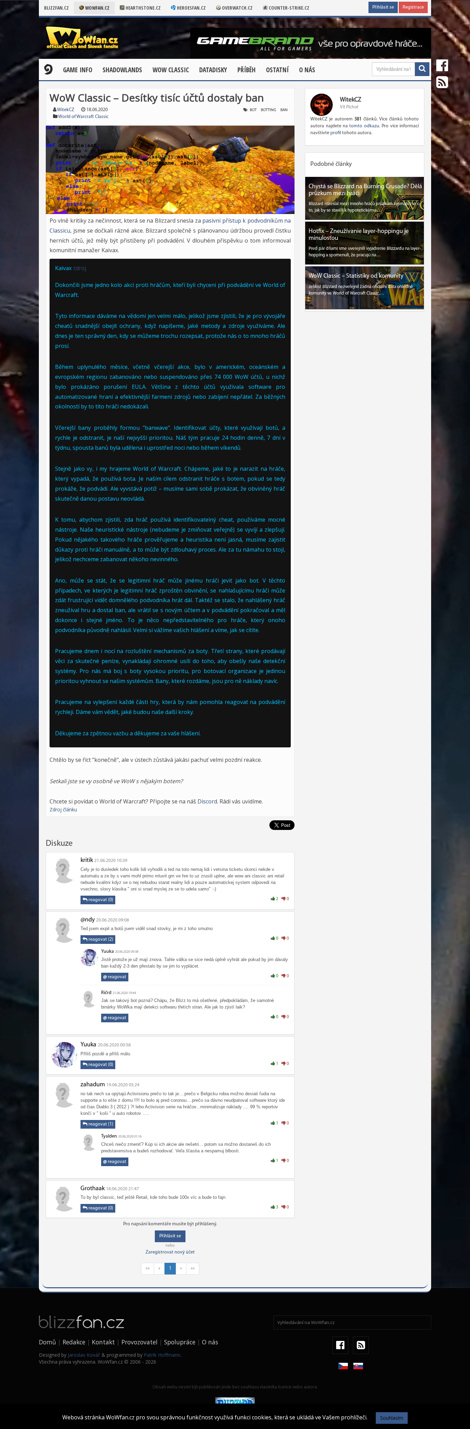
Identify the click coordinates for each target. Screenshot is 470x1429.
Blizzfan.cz (56, 7)
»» (193, 1268)
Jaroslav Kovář (84, 1355)
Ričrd (106, 992)
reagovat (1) (100, 1124)
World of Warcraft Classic (83, 116)
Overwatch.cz (237, 7)
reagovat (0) (100, 900)
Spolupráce (179, 1342)
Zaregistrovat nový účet (170, 1252)
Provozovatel (139, 1342)
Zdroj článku (63, 809)
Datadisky (213, 69)
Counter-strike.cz (288, 7)
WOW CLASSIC (170, 69)
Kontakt (103, 1342)
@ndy (88, 920)
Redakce (74, 1342)
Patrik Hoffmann (162, 1355)
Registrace (413, 7)
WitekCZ (65, 110)
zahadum (93, 1085)
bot (253, 110)
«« (148, 1268)
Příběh (246, 69)
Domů (47, 1342)
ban (284, 110)
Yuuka (107, 951)
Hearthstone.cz (143, 7)
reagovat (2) (100, 939)
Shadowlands (122, 69)
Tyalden (109, 1136)
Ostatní (277, 69)
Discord (207, 801)
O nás (307, 69)
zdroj (79, 268)
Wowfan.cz (96, 7)
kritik (87, 860)
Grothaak (93, 1189)
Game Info (77, 69)
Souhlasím (391, 1418)
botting (268, 110)
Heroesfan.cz (191, 7)
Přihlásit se (383, 7)
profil (335, 133)
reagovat (114, 977)
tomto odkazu (364, 126)
